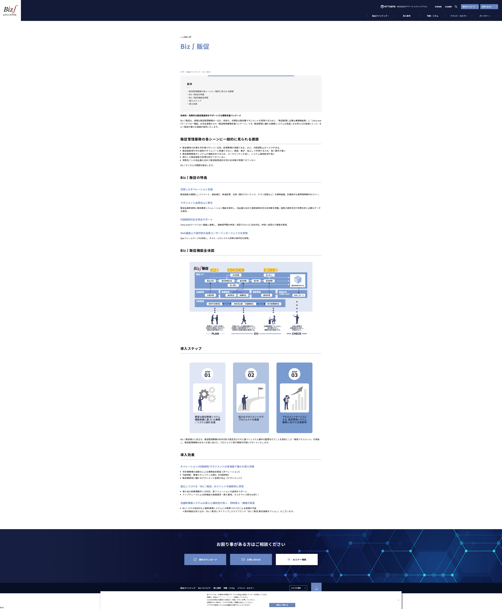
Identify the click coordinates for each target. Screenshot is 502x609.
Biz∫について (204, 588)
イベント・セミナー (458, 16)
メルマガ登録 (296, 588)
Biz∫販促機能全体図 (198, 97)
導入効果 (193, 103)
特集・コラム (432, 16)
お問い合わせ (487, 6)
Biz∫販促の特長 (196, 94)
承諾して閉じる (282, 605)
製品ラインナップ (188, 588)
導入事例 (406, 16)
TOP (316, 589)
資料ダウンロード (468, 6)
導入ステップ (195, 100)
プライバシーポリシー (225, 597)
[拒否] (398, 600)
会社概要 (448, 6)
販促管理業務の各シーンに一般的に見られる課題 (211, 91)
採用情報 (438, 6)
